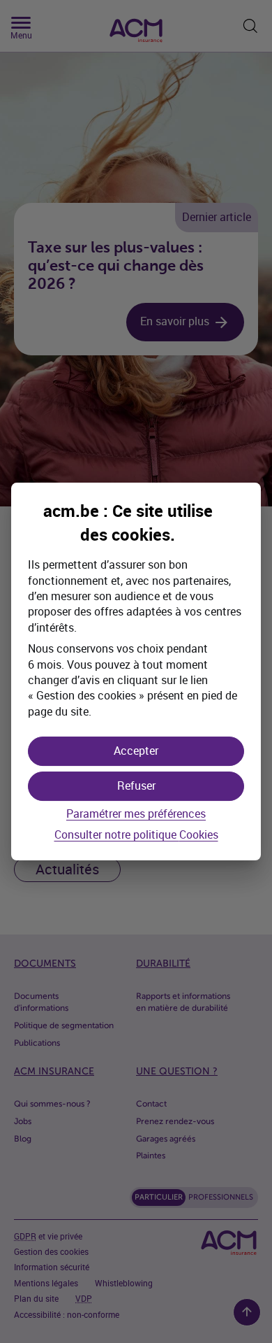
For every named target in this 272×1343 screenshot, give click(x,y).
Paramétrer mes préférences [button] (136, 813)
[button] (136, 751)
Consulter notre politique (136, 835)
